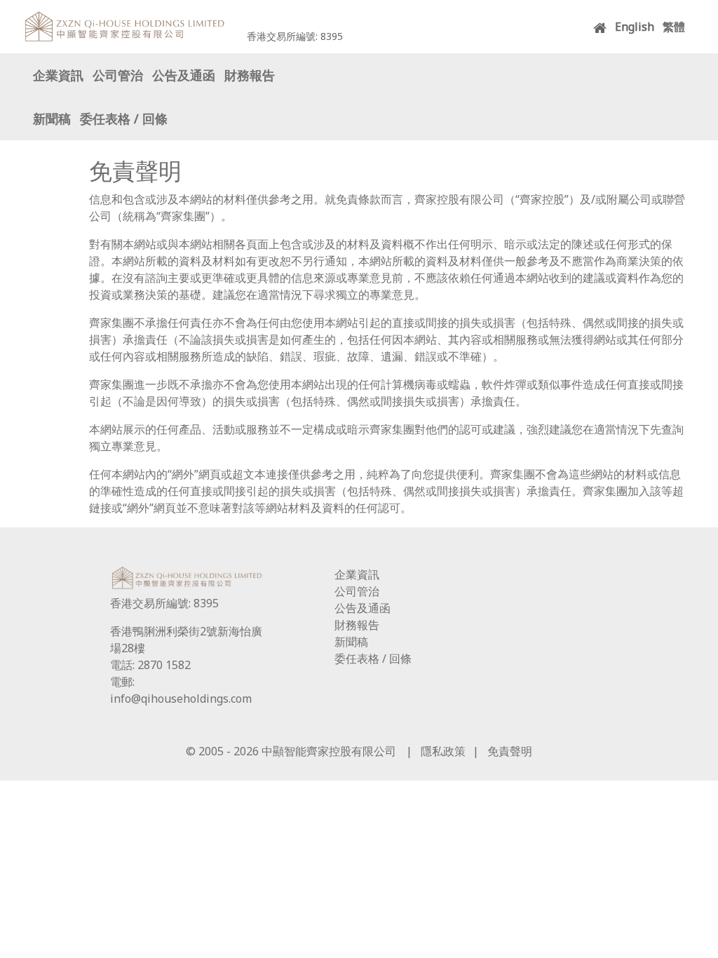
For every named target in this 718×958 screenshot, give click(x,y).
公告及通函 (183, 75)
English (634, 26)
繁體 (674, 26)
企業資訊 (58, 75)
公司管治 (118, 75)
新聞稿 (52, 119)
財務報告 (249, 75)
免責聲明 (509, 751)
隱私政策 (443, 751)
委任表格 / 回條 (124, 119)
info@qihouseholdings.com (181, 698)
